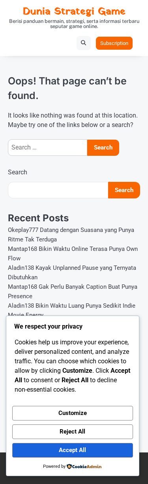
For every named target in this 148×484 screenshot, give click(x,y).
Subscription (114, 43)
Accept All (72, 450)
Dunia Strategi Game (74, 11)
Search (17, 172)
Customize (72, 413)
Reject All (72, 431)
